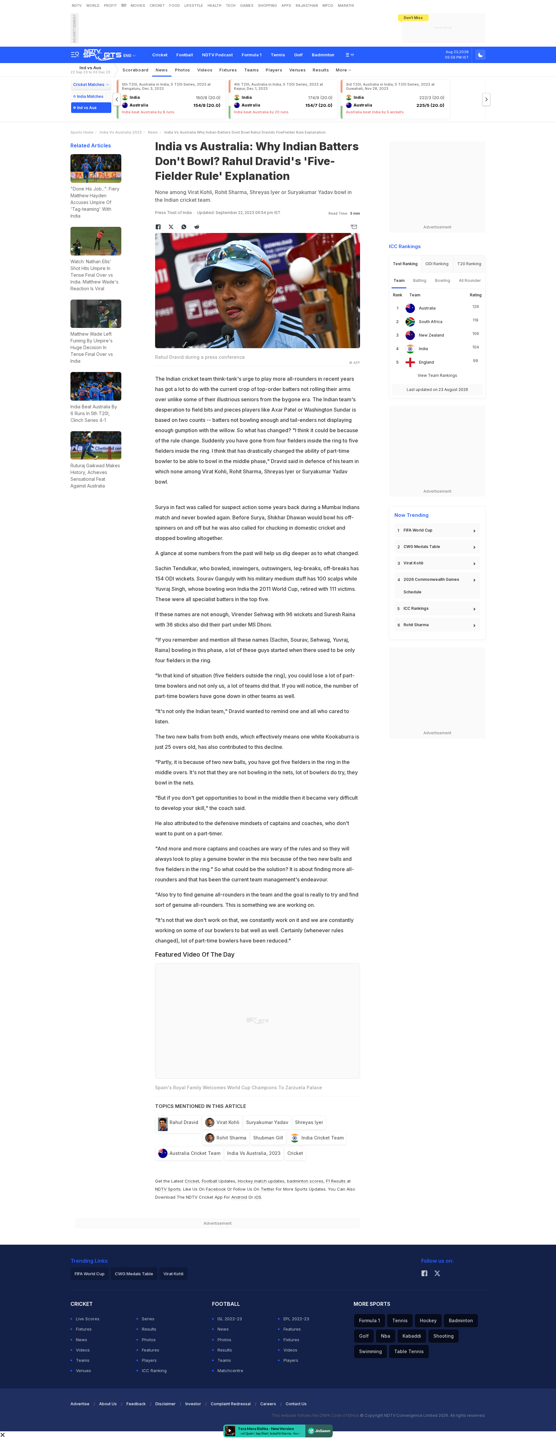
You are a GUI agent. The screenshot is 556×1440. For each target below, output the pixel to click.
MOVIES (138, 5)
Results (321, 69)
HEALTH (214, 5)
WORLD (92, 5)
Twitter (267, 1189)
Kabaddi (412, 1336)
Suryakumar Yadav (267, 1122)
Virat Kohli (228, 1122)
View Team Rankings (437, 375)
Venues (297, 69)
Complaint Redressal (231, 1403)
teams (251, 69)
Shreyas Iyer (309, 1122)
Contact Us (296, 1403)
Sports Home (81, 132)
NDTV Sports (168, 1189)
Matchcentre (230, 1370)
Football (184, 54)
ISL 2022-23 (230, 1318)
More (342, 69)
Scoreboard (136, 69)
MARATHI (346, 5)
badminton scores (305, 1181)
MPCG (327, 5)
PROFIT (110, 5)
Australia (427, 308)
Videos (204, 69)
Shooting (443, 1336)
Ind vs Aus (90, 69)
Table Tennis (409, 1351)
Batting (419, 280)
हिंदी (123, 5)
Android (239, 1197)
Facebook (216, 1189)
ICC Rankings (416, 608)
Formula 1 (252, 54)
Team (399, 280)
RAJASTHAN (307, 5)
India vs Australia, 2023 (254, 1153)
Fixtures (228, 69)
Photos (182, 69)
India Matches (90, 96)
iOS (258, 1197)
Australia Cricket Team (195, 1153)
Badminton (323, 54)
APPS (286, 5)
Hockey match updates (261, 1181)
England (426, 362)
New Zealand (431, 335)
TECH (231, 5)
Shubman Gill (268, 1137)
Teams (82, 1360)
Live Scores (87, 1318)
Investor (193, 1403)
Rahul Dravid (184, 1122)
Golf (298, 54)
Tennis (278, 54)
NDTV (77, 5)
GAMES (247, 5)
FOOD (174, 5)
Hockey (428, 1320)
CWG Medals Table (421, 546)
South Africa (430, 321)
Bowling (442, 280)
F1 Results (336, 1181)
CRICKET (157, 5)
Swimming (370, 1351)
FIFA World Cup (417, 530)
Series (148, 1318)
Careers (268, 1403)
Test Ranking (405, 263)
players (274, 69)
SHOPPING (267, 5)
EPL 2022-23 (296, 1318)
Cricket (159, 54)
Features (150, 1349)
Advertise (79, 1403)
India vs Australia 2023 (121, 132)
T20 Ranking (469, 263)
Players (149, 1360)
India (423, 348)
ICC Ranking (154, 1370)
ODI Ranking (437, 263)
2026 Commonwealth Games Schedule (431, 585)
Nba (385, 1336)
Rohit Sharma (231, 1137)
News (162, 69)
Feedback (136, 1403)
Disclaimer (165, 1403)
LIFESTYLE (193, 5)
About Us (108, 1403)
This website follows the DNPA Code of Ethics (316, 1415)
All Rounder (470, 280)
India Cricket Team (322, 1137)
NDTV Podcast (217, 54)
